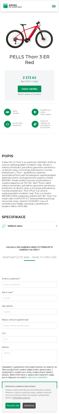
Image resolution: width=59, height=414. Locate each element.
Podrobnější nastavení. (21, 398)
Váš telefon (7, 306)
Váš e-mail (7, 292)
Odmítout (29, 405)
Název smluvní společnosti (15, 319)
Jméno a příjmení (11, 278)
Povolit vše (13, 405)
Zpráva (5, 347)
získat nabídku (29, 89)
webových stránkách (37, 377)
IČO (4, 333)
